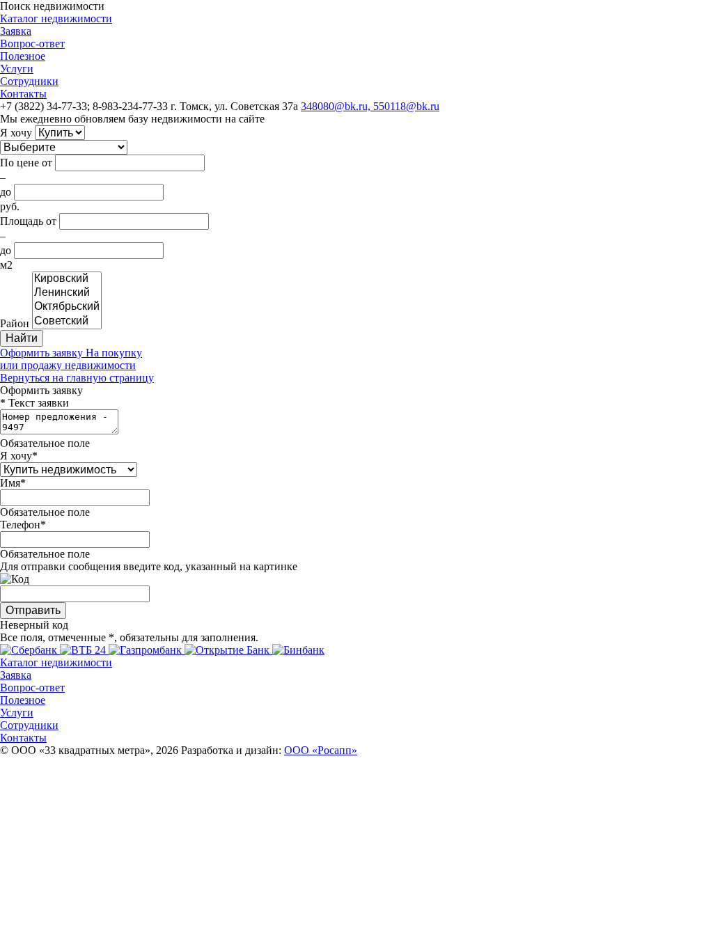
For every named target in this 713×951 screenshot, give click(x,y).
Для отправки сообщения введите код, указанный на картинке (148, 566)
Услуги (16, 68)
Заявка (15, 31)
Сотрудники (29, 81)
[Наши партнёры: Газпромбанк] (147, 650)
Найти (22, 338)
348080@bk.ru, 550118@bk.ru (370, 106)
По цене (19, 162)
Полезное (22, 56)
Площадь (21, 221)
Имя (10, 483)
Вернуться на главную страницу (77, 378)
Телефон (20, 524)
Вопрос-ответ (32, 43)
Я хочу (16, 133)
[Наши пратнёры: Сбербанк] (30, 650)
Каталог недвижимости (56, 18)
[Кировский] (67, 279)
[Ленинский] (67, 293)
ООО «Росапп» (320, 750)
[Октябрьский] (67, 307)
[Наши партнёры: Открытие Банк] (228, 650)
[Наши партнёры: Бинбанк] (298, 650)
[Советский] (67, 322)
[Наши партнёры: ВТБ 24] (84, 650)
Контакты (23, 94)
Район (14, 323)
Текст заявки (38, 403)
